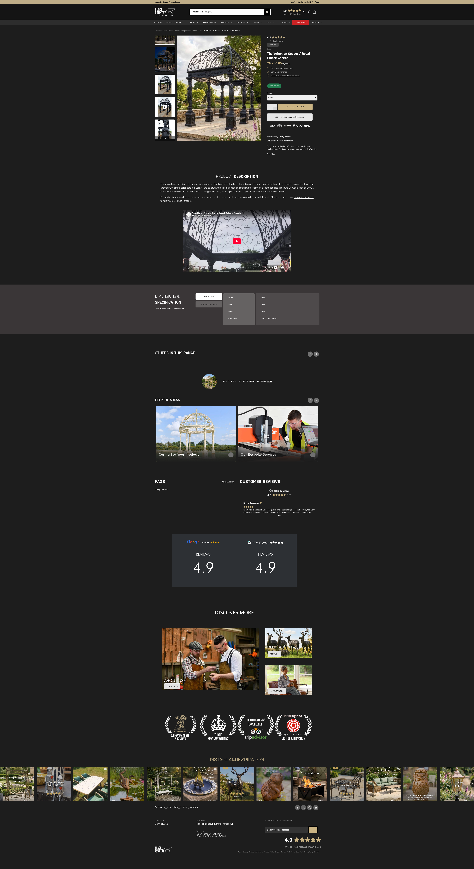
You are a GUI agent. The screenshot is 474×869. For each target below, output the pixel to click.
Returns (251, 854)
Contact (316, 854)
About (240, 854)
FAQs (289, 854)
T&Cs (301, 854)
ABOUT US (173, 682)
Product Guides (174, 2)
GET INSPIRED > (276, 693)
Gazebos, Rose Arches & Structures (169, 30)
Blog (297, 854)
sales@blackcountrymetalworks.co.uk (215, 826)
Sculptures (208, 23)
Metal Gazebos (191, 30)
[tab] (209, 304)
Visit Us (310, 2)
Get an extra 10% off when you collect (285, 76)
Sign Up (313, 832)
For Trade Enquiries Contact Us (292, 117)
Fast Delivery (302, 2)
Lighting (192, 23)
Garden (156, 23)
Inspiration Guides (161, 2)
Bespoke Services (280, 854)
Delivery (245, 854)
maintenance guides (304, 197)
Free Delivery (274, 86)
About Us (293, 2)
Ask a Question (228, 482)
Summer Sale (300, 23)
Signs (269, 23)
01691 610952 (161, 826)
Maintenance (259, 854)
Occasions (283, 23)
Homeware (225, 23)
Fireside (256, 23)
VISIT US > (274, 656)
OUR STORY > (172, 689)
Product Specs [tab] (209, 297)
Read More (271, 154)
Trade (317, 2)
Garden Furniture (174, 23)
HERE (269, 381)
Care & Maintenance (279, 72)
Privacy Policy (308, 854)
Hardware (241, 23)
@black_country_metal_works (176, 810)
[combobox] (230, 12)
